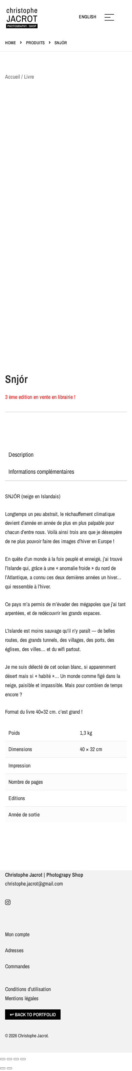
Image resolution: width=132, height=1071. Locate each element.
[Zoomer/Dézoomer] (2, 1059)
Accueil (12, 76)
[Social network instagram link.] (7, 901)
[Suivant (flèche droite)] (9, 1068)
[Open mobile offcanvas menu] (109, 17)
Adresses (14, 950)
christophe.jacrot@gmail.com (34, 883)
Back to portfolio (35, 1014)
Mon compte (17, 934)
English (87, 17)
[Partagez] (16, 1059)
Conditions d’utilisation (28, 989)
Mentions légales (22, 998)
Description (21, 454)
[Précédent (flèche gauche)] (2, 1068)
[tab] (66, 454)
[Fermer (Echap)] (23, 1059)
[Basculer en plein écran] (9, 1059)
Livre (29, 76)
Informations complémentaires (41, 471)
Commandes (17, 966)
